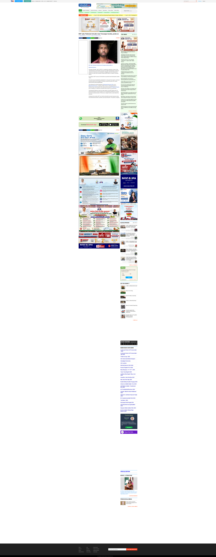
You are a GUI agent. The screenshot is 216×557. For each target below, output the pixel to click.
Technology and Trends (114, 12)
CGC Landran (123, 363)
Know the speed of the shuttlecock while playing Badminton (130, 311)
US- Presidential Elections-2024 (127, 389)
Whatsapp (92, 38)
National (100, 10)
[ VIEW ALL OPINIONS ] (133, 265)
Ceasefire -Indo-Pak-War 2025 (127, 377)
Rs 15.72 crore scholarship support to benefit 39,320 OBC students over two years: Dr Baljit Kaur (128, 85)
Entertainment (100, 12)
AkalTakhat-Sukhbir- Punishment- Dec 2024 (128, 387)
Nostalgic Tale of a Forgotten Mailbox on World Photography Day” (131, 315)
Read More (129, 427)
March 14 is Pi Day (129, 290)
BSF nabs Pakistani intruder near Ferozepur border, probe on (99, 34)
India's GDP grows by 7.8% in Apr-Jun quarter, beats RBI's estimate (128, 82)
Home (80, 10)
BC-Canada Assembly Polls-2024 (127, 398)
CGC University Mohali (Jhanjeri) (127, 358)
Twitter (85, 38)
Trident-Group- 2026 (125, 356)
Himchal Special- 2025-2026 (126, 365)
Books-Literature (106, 12)
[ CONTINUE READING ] (133, 495)
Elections (87, 548)
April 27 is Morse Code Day (131, 295)
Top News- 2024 (124, 400)
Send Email (96, 38)
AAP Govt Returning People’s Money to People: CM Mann (128, 52)
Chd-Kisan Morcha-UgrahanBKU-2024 (127, 405)
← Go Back (117, 37)
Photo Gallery (110, 10)
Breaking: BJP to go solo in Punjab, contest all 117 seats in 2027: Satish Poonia (127, 60)
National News (95, 547)
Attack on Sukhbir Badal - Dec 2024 (128, 384)
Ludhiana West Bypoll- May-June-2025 (128, 375)
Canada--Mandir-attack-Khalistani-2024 (128, 392)
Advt (45, 1)
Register (204, 1)
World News (105, 10)
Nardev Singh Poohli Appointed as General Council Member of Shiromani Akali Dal (129, 76)
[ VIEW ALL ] (135, 320)
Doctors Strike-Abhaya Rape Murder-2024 (126, 411)
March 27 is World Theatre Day (131, 305)
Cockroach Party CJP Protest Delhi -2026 (128, 350)
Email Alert (81, 12)
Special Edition (125, 471)
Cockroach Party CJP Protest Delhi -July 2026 (128, 354)
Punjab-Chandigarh (86, 10)
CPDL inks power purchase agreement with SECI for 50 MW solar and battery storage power (129, 107)
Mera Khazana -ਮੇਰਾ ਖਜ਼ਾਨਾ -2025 (127, 369)
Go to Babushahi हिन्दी (27, 1)
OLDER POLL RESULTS (133, 279)
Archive (42, 1)
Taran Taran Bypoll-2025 (126, 372)
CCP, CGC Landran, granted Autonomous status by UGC (128, 104)
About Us (80, 548)
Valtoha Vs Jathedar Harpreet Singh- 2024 (128, 395)
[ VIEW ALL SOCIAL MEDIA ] (132, 506)
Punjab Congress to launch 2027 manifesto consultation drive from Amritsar (127, 72)
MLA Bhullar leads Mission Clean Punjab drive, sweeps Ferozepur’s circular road (128, 97)
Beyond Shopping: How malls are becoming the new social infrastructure (128, 79)
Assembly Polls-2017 (49, 1)
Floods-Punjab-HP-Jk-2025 (126, 367)
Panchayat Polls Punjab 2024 (127, 402)
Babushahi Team (38, 1)
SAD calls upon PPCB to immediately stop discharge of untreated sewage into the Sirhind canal (128, 89)
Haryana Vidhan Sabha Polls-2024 (128, 408)
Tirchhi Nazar (87, 12)
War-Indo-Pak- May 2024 (126, 379)
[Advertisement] (83, 57)
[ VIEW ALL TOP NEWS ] (133, 111)
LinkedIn (88, 38)
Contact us (55, 1)
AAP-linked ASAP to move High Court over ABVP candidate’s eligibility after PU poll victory (128, 93)
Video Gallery (116, 10)
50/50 (123, 275)
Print (100, 38)
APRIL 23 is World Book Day (131, 300)
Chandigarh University (125, 361)
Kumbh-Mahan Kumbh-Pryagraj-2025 (128, 381)
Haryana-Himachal (94, 10)
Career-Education (93, 12)
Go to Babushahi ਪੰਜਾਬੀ (18, 1)
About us (33, 1)
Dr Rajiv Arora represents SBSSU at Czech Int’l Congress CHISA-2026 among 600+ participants (128, 100)
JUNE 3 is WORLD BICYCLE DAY (131, 285)
